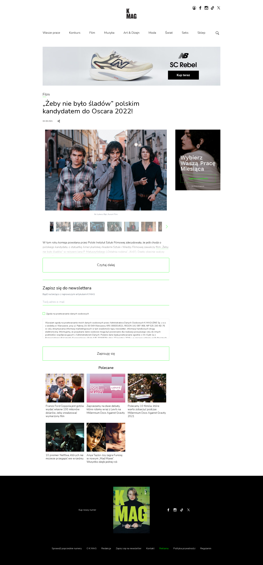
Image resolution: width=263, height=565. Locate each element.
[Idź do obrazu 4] (97, 226)
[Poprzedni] (45, 226)
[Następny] (166, 226)
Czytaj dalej (106, 265)
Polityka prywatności (184, 548)
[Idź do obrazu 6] (131, 226)
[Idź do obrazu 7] (148, 226)
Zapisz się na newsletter (128, 548)
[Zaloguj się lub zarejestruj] (194, 8)
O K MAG (91, 548)
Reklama (163, 548)
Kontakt (150, 548)
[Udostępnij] (58, 121)
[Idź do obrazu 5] (114, 226)
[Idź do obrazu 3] (80, 226)
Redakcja (106, 548)
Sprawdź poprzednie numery (67, 548)
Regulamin (205, 548)
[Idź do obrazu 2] (63, 226)
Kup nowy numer (87, 510)
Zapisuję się (106, 353)
